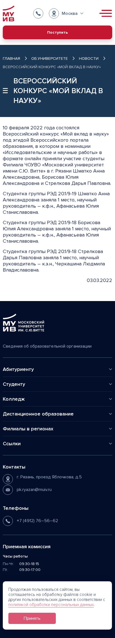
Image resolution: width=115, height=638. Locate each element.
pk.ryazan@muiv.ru (34, 489)
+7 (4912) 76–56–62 (37, 521)
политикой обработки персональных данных (51, 604)
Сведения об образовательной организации (47, 346)
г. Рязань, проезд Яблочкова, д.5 (49, 477)
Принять (32, 618)
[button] (66, 13)
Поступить (57, 32)
